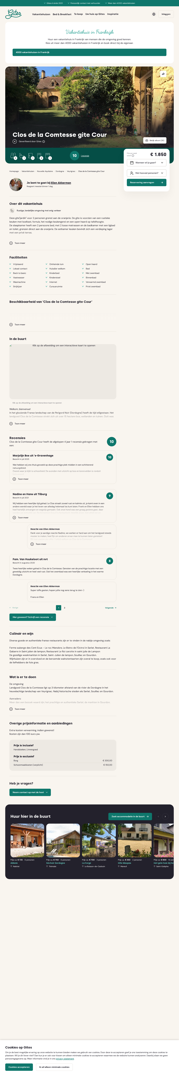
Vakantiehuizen (28, 171)
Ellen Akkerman (61, 182)
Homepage (14, 171)
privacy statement (65, 1058)
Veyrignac (71, 171)
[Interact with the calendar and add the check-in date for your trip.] (131, 162)
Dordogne (60, 171)
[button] (62, 371)
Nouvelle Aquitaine (45, 171)
